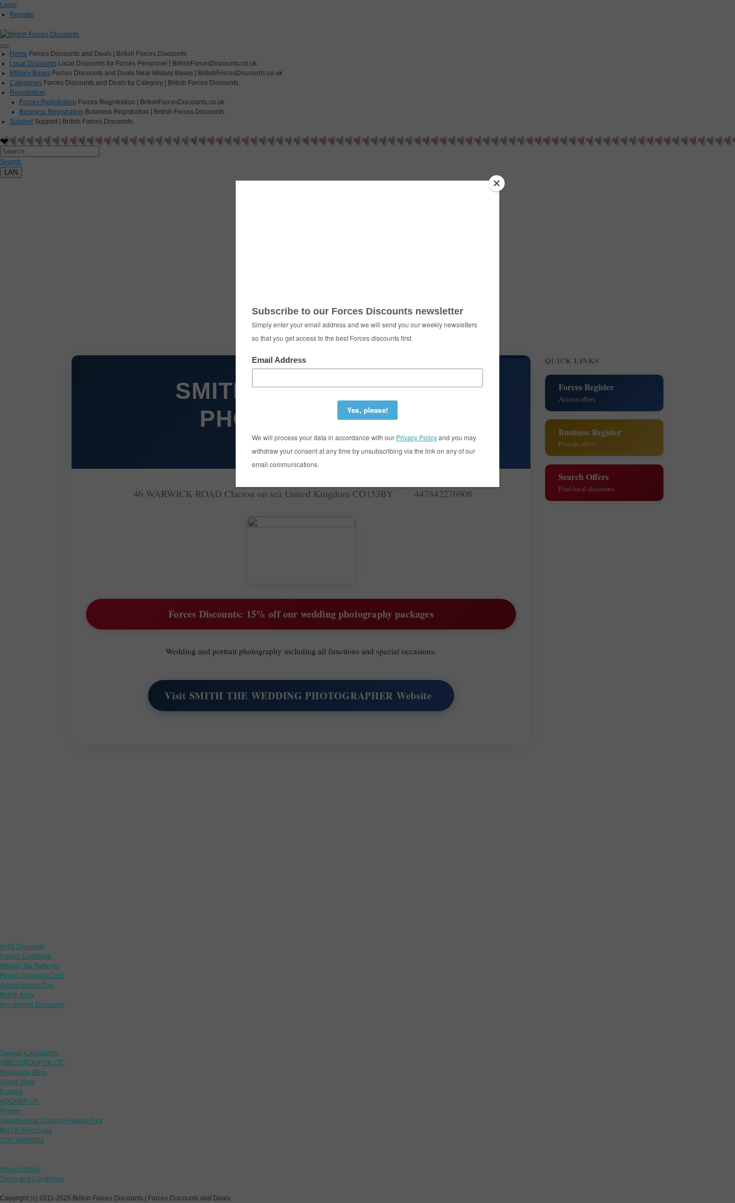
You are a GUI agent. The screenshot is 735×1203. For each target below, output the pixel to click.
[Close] (497, 183)
